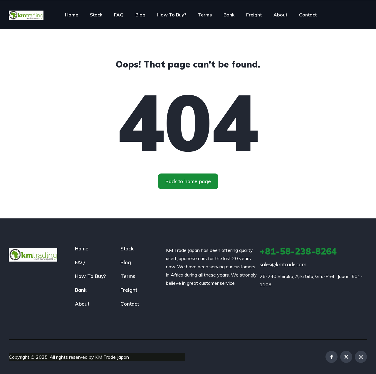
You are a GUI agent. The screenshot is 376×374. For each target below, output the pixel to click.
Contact (308, 15)
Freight (254, 15)
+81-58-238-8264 (298, 251)
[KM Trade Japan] (26, 15)
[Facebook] (331, 357)
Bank (229, 15)
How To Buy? (171, 15)
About (280, 15)
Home (71, 15)
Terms (205, 15)
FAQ (119, 15)
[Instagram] (361, 357)
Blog (140, 15)
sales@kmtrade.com (283, 264)
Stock (96, 15)
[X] (346, 357)
